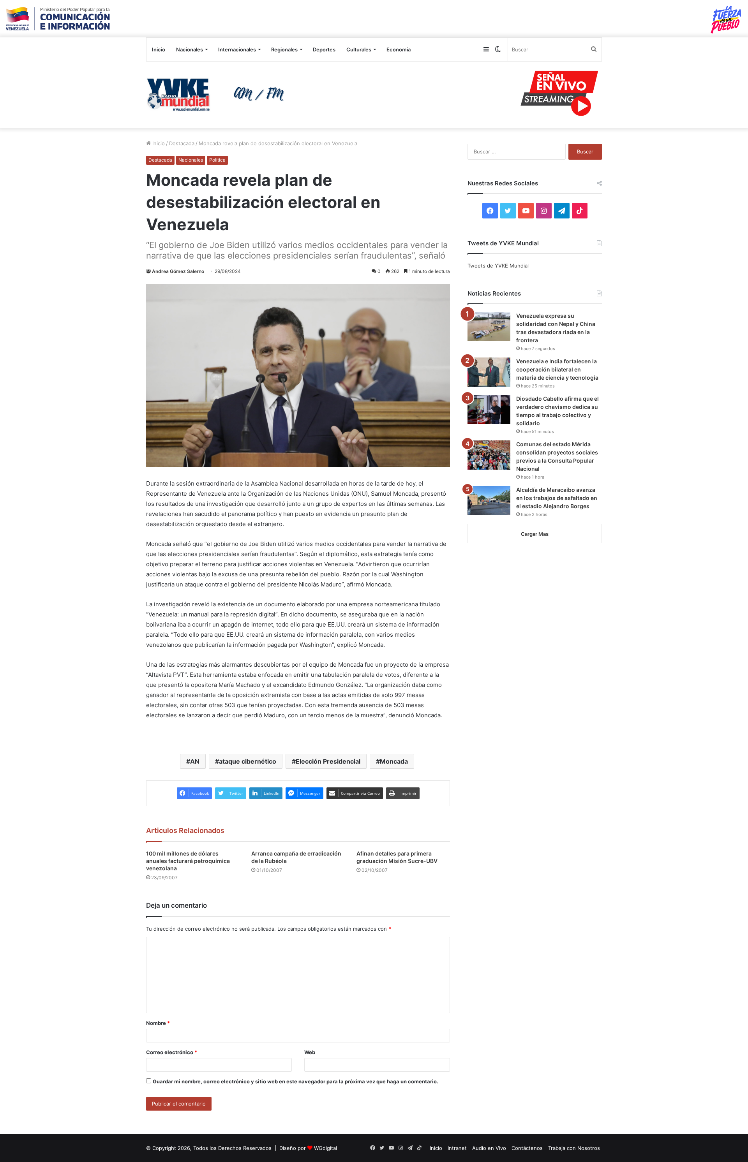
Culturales (358, 49)
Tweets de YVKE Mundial (498, 265)
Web (309, 1052)
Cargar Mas (535, 534)
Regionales (284, 49)
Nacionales (189, 49)
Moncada (394, 761)
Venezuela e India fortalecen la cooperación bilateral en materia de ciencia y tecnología (557, 369)
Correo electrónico (171, 1052)
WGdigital (325, 1148)
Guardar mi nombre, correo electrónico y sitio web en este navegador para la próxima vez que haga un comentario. (295, 1081)
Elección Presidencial (328, 761)
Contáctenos (527, 1148)
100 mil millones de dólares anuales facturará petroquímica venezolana (188, 861)
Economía (398, 49)
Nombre (158, 1023)
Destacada (181, 143)
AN (194, 761)
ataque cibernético (247, 761)
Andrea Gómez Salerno (178, 271)
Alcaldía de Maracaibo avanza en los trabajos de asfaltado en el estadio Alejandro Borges (556, 497)
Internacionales (237, 49)
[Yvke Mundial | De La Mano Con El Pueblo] (218, 94)
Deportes (324, 49)
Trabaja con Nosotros (574, 1148)
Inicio (158, 49)
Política (217, 160)
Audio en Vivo (489, 1148)
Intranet (457, 1148)
